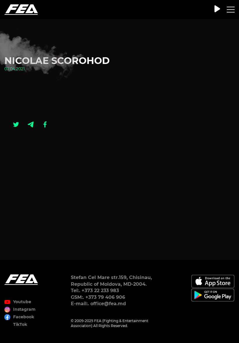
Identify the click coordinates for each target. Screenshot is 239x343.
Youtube (22, 301)
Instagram (24, 309)
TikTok (20, 324)
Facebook (23, 316)
